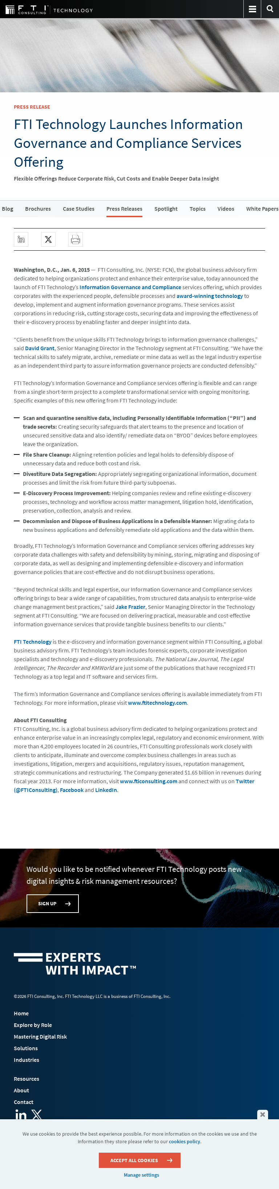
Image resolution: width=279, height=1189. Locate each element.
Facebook (72, 789)
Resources (26, 1078)
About (21, 1090)
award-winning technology (210, 295)
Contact (23, 1101)
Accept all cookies (134, 1160)
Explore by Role (33, 1024)
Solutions (26, 1048)
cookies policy (184, 1141)
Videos (226, 208)
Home (21, 1013)
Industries (26, 1059)
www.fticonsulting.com (148, 781)
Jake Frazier (130, 606)
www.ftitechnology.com (157, 702)
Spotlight (166, 208)
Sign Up (47, 903)
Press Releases (124, 208)
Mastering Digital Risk (40, 1036)
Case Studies (78, 208)
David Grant (39, 348)
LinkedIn (106, 789)
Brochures (38, 208)
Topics (198, 208)
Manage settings (141, 1175)
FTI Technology (33, 641)
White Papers (262, 208)
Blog (7, 208)
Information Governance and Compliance (130, 287)
